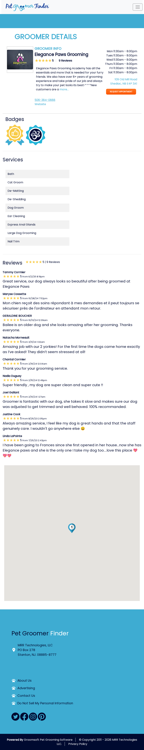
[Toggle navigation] (138, 7)
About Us (24, 680)
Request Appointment (121, 91)
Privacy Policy (77, 744)
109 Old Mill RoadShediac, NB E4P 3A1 (123, 81)
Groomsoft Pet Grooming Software (48, 740)
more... (64, 89)
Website (40, 104)
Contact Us (26, 695)
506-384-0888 (45, 100)
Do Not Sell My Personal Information (45, 703)
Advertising (26, 688)
